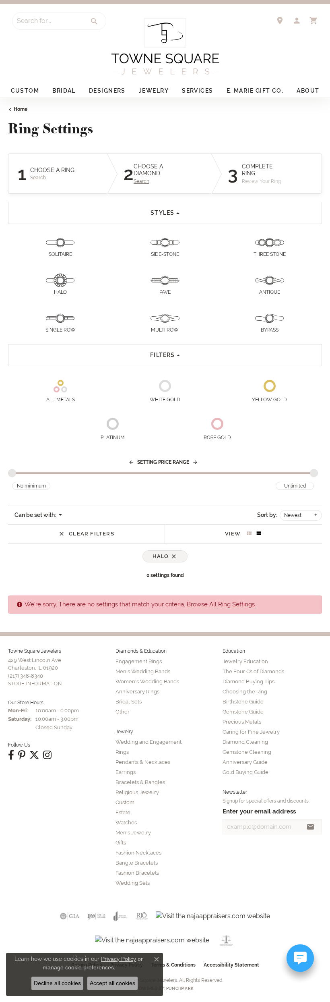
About (308, 90)
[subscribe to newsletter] (311, 826)
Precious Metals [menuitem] (242, 722)
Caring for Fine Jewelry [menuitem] (251, 732)
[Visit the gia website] (69, 916)
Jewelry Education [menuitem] (245, 661)
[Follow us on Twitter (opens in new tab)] (34, 755)
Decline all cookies (57, 983)
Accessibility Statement (231, 965)
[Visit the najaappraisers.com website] (213, 916)
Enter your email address (259, 811)
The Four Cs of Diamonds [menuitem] (253, 671)
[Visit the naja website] (226, 940)
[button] (296, 20)
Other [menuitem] (123, 712)
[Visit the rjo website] (142, 916)
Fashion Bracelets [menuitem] (137, 873)
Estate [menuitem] (123, 812)
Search (38, 177)
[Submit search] (94, 21)
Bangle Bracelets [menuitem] (137, 863)
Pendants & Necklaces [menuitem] (143, 762)
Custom (25, 90)
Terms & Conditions (173, 965)
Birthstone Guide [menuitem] (243, 702)
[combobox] (48, 20)
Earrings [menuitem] (126, 772)
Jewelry (154, 90)
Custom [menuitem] (125, 802)
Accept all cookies (112, 983)
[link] (279, 20)
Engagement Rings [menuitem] (139, 661)
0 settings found (165, 575)
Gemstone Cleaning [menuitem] (247, 752)
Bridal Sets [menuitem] (129, 702)
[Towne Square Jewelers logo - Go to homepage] (165, 46)
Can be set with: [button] (35, 515)
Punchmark (180, 988)
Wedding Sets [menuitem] (133, 883)
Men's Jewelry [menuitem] (133, 833)
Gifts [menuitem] (121, 843)
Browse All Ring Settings (221, 604)
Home (20, 109)
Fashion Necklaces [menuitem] (138, 853)
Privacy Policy (118, 959)
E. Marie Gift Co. (255, 90)
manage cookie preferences (78, 967)
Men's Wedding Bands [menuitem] (143, 671)
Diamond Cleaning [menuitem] (245, 742)
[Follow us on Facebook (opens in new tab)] (11, 755)
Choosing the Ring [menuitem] (245, 692)
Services (197, 90)
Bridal (64, 90)
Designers (107, 90)
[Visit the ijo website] (96, 916)
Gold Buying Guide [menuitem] (245, 772)
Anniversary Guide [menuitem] (245, 762)
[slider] (12, 473)
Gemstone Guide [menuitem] (243, 712)
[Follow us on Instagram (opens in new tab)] (47, 755)
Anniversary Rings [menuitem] (137, 692)
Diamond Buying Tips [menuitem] (248, 681)
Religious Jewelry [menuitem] (137, 792)
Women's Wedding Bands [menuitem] (147, 681)
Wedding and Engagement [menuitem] (149, 742)
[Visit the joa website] (120, 916)
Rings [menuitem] (122, 752)
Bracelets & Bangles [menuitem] (140, 782)
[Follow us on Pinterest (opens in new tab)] (21, 755)
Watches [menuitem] (126, 822)
